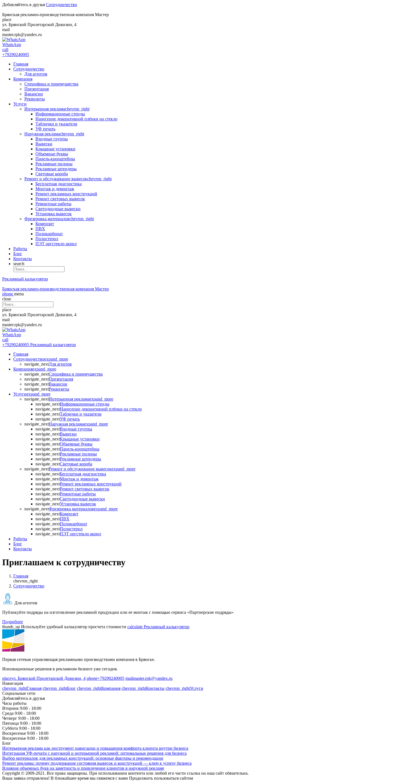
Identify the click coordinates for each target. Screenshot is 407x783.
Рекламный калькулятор (25, 279)
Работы (20, 248)
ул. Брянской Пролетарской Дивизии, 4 (44, 678)
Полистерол (46, 238)
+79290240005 (105, 678)
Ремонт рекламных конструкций (66, 193)
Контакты (22, 258)
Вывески (43, 143)
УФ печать (45, 128)
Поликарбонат (49, 233)
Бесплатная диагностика (58, 183)
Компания (22, 79)
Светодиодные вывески (58, 208)
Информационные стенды (60, 114)
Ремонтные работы (53, 203)
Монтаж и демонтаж (54, 188)
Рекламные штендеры (56, 168)
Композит (44, 223)
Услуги (20, 104)
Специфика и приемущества (51, 84)
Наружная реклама (54, 133)
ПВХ (40, 228)
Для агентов (35, 74)
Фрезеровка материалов (59, 218)
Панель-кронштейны (55, 158)
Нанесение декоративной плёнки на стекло (76, 118)
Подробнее (12, 621)
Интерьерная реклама (56, 109)
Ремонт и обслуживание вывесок (68, 178)
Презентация (36, 89)
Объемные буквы (51, 153)
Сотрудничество (61, 4)
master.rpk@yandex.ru (148, 678)
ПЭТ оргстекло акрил (56, 243)
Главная (20, 64)
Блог (17, 253)
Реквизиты (34, 99)
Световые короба (51, 173)
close (6, 299)
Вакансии (33, 94)
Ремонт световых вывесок (60, 198)
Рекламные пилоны (54, 163)
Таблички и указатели (56, 123)
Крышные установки (55, 148)
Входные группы (51, 138)
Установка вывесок (53, 213)
